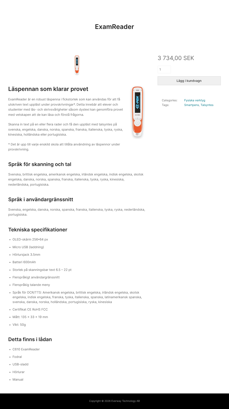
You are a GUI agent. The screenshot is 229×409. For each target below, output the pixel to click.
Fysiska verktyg (194, 100)
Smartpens (191, 105)
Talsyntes (207, 105)
